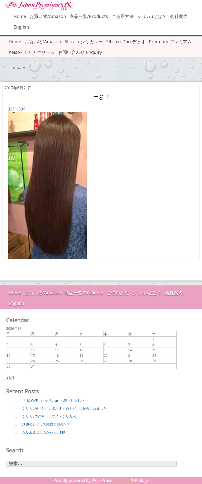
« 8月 (10, 377)
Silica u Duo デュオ (125, 42)
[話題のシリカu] (42, 5)
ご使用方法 (123, 16)
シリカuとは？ (152, 16)
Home (20, 16)
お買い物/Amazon (48, 16)
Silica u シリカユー (84, 42)
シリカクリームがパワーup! (43, 432)
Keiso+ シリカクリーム (32, 52)
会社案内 (179, 16)
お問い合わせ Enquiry (80, 52)
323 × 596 (16, 109)
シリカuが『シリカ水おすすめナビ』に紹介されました (64, 408)
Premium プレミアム (170, 42)
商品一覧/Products (88, 16)
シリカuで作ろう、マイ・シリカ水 (49, 416)
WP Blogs (140, 480)
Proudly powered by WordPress (82, 480)
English (21, 27)
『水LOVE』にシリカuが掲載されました (53, 400)
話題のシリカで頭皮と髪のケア (46, 424)
